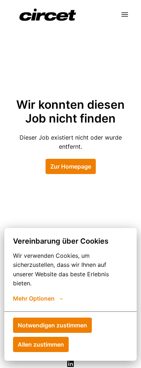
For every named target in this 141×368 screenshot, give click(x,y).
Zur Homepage (70, 166)
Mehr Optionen (34, 298)
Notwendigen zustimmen (52, 325)
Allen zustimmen (41, 344)
